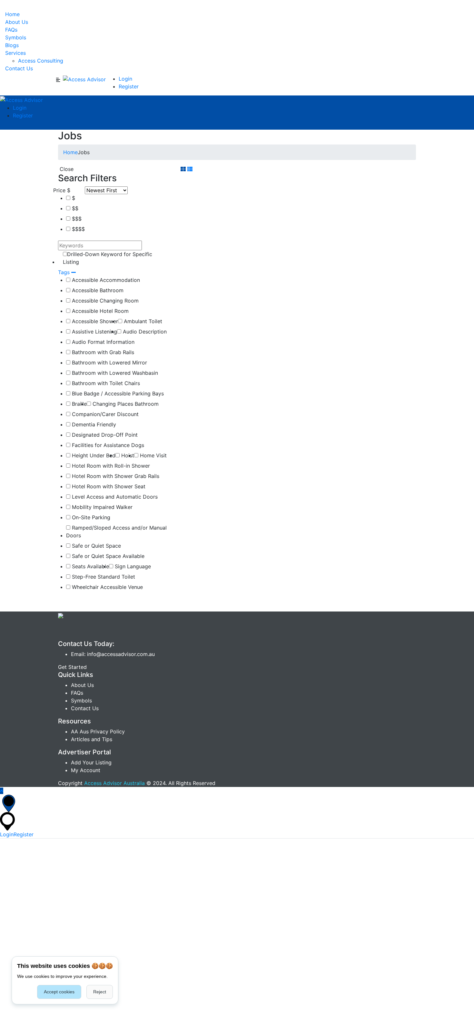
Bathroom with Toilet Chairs (105, 383)
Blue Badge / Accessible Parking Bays (117, 393)
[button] (12, 938)
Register (129, 86)
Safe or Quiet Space (95, 545)
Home (12, 14)
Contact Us (19, 68)
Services (15, 53)
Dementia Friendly (93, 424)
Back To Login (17, 1020)
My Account (85, 770)
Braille (78, 404)
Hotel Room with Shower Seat (107, 486)
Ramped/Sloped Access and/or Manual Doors (116, 531)
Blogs (12, 45)
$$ (74, 208)
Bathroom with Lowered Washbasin (114, 373)
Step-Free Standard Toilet (102, 576)
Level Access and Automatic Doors (114, 496)
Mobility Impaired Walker (101, 507)
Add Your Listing (91, 762)
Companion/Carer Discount (104, 414)
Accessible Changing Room (104, 300)
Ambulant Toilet (142, 321)
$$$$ (77, 229)
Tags (64, 272)
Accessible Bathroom (96, 290)
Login (125, 78)
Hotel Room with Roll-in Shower (110, 465)
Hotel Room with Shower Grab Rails (114, 476)
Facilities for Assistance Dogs (107, 445)
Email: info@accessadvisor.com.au (113, 654)
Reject (99, 991)
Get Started (72, 667)
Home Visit (152, 455)
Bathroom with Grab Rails (102, 352)
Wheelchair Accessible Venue (106, 587)
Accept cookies (59, 991)
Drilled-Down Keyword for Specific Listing (107, 258)
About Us (16, 22)
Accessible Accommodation (105, 280)
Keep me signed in (27, 898)
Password (12, 870)
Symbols (15, 37)
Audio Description (144, 331)
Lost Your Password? (267, 898)
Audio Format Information (102, 342)
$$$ (76, 218)
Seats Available (89, 566)
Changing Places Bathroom (125, 404)
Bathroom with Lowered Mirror (108, 362)
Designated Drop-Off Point (104, 435)
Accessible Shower (94, 321)
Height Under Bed (92, 455)
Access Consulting (40, 60)
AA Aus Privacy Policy (98, 731)
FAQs (11, 29)
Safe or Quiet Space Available (107, 556)
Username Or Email (23, 842)
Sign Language (132, 566)
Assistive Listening (93, 331)
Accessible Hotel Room (99, 311)
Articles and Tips (91, 739)
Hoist (127, 455)
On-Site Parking (90, 517)
